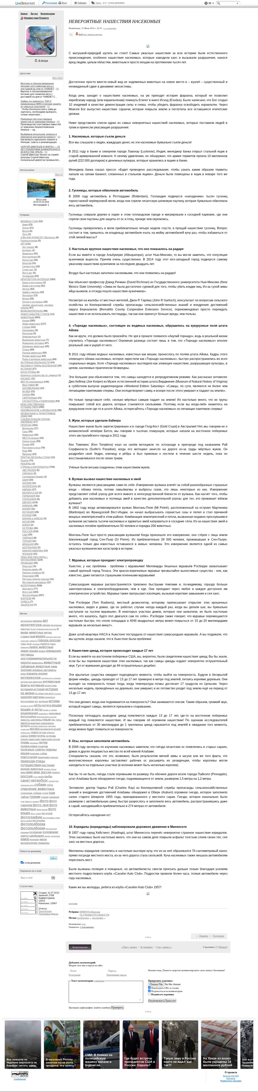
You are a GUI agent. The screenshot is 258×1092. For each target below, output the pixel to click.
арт (45, 621)
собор (50, 785)
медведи (25, 726)
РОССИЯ (27, 531)
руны (35, 777)
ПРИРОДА (26, 425)
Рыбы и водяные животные (37, 359)
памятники (34, 739)
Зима (25, 224)
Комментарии (48, 13)
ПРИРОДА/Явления (90, 911)
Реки (24, 451)
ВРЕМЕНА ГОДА (29, 221)
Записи (24, 13)
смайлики (99, 980)
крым (47, 719)
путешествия (31, 765)
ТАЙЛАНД (27, 538)
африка (46, 625)
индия (42, 673)
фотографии (31, 817)
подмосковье (29, 746)
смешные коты (27, 785)
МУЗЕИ (26, 391)
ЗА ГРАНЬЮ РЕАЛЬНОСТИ (35, 362)
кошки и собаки (50, 710)
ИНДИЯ (26, 509)
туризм (34, 797)
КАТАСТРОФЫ (28, 372)
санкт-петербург (34, 780)
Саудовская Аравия (32, 476)
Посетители (45, 911)
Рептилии (27, 333)
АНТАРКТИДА (29, 486)
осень (41, 735)
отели (24, 739)
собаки (40, 785)
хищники (25, 832)
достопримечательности (39, 658)
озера (24, 735)
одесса (50, 732)
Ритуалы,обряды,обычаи (35, 579)
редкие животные (32, 768)
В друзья (43, 60)
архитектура (31, 625)
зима (54, 666)
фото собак (36, 813)
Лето (25, 234)
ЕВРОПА (27, 502)
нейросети (25, 733)
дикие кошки (29, 650)
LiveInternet (26, 3)
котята (46, 705)
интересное (31, 678)
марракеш (47, 723)
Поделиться (218, 936)
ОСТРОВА (27, 528)
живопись (37, 662)
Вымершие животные (34, 340)
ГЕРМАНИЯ (28, 496)
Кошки (25, 320)
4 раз (84, 924)
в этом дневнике (31, 863)
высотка (57, 637)
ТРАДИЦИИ (27, 563)
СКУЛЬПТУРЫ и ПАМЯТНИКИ (38, 401)
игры (23, 673)
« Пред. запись (129, 947)
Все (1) (59, 174)
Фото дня (41, 199)
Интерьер (27, 295)
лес (53, 719)
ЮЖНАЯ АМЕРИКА (32, 550)
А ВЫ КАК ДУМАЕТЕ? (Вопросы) (38, 237)
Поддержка (206, 3)
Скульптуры (28, 266)
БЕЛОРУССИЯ (30, 492)
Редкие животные (31, 356)
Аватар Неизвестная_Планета (40, 40)
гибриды (33, 641)
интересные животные (31, 682)
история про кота (44, 693)
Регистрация (51, 3)
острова (51, 735)
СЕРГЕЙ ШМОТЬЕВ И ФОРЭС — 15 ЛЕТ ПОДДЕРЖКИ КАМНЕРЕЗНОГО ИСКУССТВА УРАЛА (40, 149)
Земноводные (29, 336)
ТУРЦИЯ (27, 541)
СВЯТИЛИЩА (29, 398)
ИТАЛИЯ (27, 515)
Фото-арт (27, 273)
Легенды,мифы (30, 569)
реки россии (42, 772)
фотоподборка (33, 824)
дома (42, 650)
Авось (98, 3)
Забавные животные (33, 346)
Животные (28, 435)
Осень (25, 228)
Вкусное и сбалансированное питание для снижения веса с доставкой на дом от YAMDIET (37, 86)
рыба (41, 776)
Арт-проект (28, 247)
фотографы (38, 820)
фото (44, 801)
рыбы (48, 776)
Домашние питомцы (33, 343)
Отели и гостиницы (32, 302)
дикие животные (41, 647)
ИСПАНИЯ (28, 512)
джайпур (44, 644)
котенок (43, 701)
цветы (25, 835)
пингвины (34, 743)
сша (52, 793)
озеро (32, 735)
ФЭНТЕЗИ (26, 598)
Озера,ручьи (29, 441)
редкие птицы (50, 769)
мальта (25, 723)
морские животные (39, 726)
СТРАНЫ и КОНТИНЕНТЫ (35, 467)
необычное (83, 917)
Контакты (230, 1078)
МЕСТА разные (30, 438)
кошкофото (44, 713)
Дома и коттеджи (31, 285)
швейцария (36, 835)
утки (22, 801)
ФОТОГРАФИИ (28, 585)
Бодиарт (27, 250)
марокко (35, 723)
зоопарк (26, 670)
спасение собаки (31, 792)
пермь (25, 742)
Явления (27, 454)
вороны (49, 637)
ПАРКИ (26, 394)
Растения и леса (31, 447)
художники (50, 832)
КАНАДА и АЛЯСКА (32, 518)
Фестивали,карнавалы (34, 582)
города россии (49, 640)
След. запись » (164, 947)
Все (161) (58, 78)
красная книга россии (46, 717)
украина (54, 796)
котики (54, 701)
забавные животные (35, 666)
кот (36, 701)
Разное (25, 460)
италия (57, 694)
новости (36, 732)
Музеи (25, 298)
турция (45, 797)
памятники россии (50, 739)
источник (73, 903)
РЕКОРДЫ (26, 463)
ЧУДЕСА (25, 601)
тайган (25, 796)
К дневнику (147, 947)
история (39, 689)
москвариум (46, 729)
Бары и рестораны (32, 282)
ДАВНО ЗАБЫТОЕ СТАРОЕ (35, 314)
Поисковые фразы (48, 914)
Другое (26, 289)
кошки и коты (31, 709)
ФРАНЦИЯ (28, 544)
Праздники (28, 576)
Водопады (27, 428)
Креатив (26, 263)
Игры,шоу (27, 566)
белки (33, 629)
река (23, 772)
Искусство (27, 260)
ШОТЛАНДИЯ (29, 547)
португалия (29, 757)
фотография (26, 821)
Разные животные (32, 353)
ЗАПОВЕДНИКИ (30, 388)
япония (34, 839)
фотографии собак (51, 818)
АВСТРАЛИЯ (29, 470)
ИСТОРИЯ (26, 369)
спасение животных (37, 789)
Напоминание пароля (117, 975)
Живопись (27, 253)
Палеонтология (29, 240)
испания (27, 689)
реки (29, 772)
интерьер (37, 685)
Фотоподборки (30, 595)
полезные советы (33, 749)
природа (28, 761)
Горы (25, 431)
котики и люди (27, 706)
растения (48, 765)
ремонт (56, 772)
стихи (45, 793)
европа (26, 662)
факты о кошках (32, 801)
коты (38, 705)
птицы (40, 761)
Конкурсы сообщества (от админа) (39, 375)
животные (52, 662)
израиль (32, 673)
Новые (223, 947)
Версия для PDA (231, 1076)
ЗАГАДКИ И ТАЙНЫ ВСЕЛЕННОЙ (39, 365)
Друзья (34, 13)
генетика (25, 641)
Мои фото (27, 588)
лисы (58, 720)
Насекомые (28, 330)
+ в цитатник (109, 28)
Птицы (25, 349)
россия (26, 776)
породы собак (38, 753)
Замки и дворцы (30, 292)
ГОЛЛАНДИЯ (29, 499)
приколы (54, 757)
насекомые (98, 917)
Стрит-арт (27, 269)
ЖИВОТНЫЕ (27, 317)
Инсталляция (29, 256)
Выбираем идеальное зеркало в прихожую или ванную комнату (39, 135)
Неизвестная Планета (21, 18)
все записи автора (92, 34)
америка (37, 620)
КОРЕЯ (26, 525)
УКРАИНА (27, 473)
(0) (57, 88)
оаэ (44, 732)
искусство (51, 685)
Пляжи (25, 444)
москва (35, 728)
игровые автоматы (44, 670)
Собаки (26, 327)
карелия (26, 697)
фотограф (47, 813)
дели (29, 644)
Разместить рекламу (230, 1081)
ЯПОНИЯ (27, 554)
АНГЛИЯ (27, 483)
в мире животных (40, 630)
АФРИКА (27, 489)
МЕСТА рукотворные (32, 381)
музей (57, 728)
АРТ (23, 244)
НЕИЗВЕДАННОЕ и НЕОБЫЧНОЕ (39, 410)
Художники (28, 276)
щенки (47, 836)
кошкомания (29, 713)
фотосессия (51, 829)
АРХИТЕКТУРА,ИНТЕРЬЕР (35, 279)
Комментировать (80, 947)
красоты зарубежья (32, 719)
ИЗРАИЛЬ (27, 505)
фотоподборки (33, 828)
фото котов (42, 809)
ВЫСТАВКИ (28, 385)
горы (23, 643)
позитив (43, 746)
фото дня (41, 805)
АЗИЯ (25, 480)
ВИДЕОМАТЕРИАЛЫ (32, 311)
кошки (57, 705)
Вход (64, 3)
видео (41, 636)
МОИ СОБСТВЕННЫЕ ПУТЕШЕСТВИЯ (32, 405)
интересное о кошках (51, 678)
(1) (48, 106)
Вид (211, 3)
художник (35, 832)
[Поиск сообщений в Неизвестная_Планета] (53, 858)
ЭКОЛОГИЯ (27, 605)
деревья (36, 644)
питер (43, 742)
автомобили (26, 621)
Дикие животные (31, 324)
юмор (25, 839)
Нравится (203, 936)
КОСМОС (26, 378)
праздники (43, 757)
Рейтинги (82, 3)
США (25, 534)
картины (38, 697)
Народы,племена (31, 572)
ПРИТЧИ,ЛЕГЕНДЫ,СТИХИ (35, 457)
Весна (25, 231)
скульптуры (54, 781)
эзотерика (55, 836)
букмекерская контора (46, 629)
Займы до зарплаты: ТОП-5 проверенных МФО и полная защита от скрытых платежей (41, 104)
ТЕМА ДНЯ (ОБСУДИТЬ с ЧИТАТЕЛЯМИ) (34, 558)
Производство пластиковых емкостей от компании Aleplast (38, 120)
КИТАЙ (26, 521)
